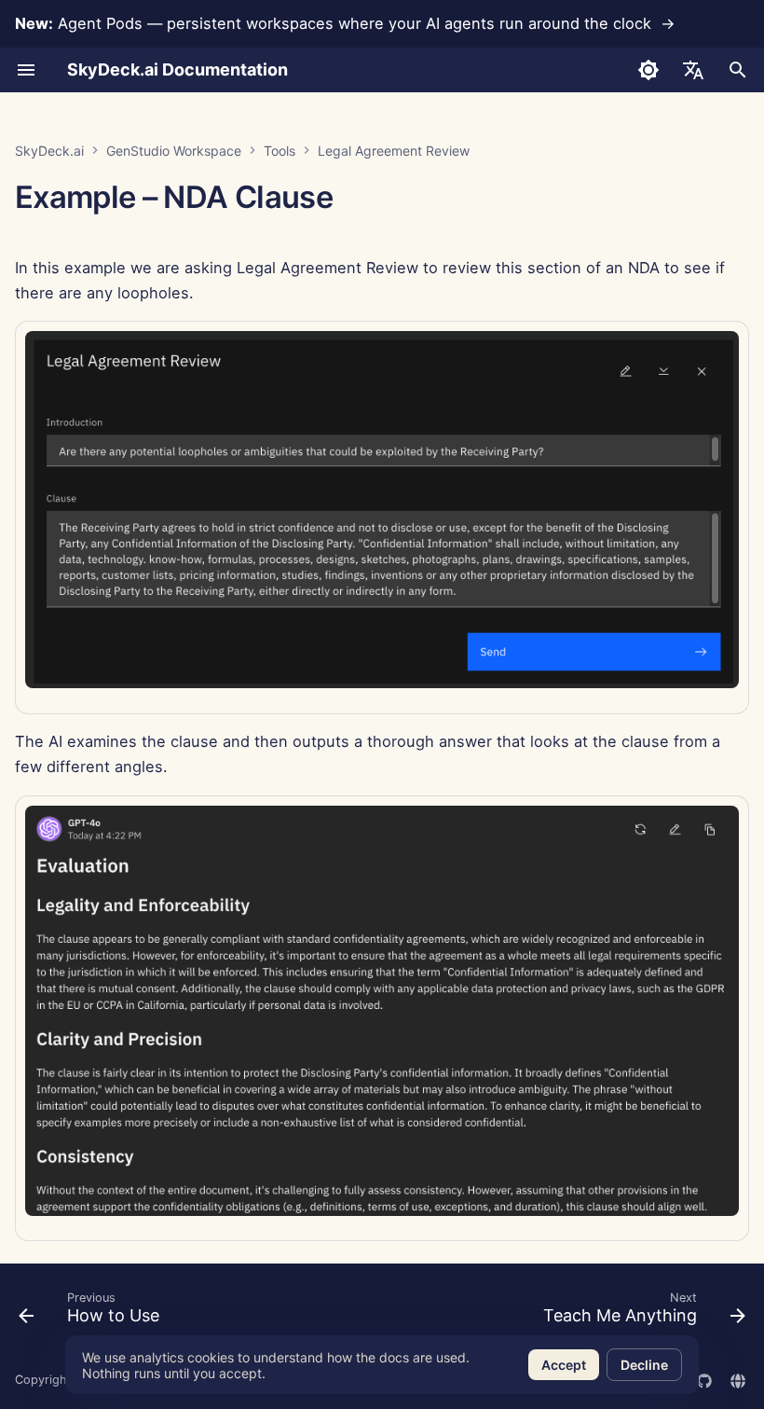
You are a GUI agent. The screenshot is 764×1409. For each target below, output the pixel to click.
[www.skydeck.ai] (738, 1379)
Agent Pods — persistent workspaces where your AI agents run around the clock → (345, 23)
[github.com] (704, 1379)
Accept (563, 1365)
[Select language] (693, 70)
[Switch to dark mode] (648, 70)
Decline (644, 1365)
